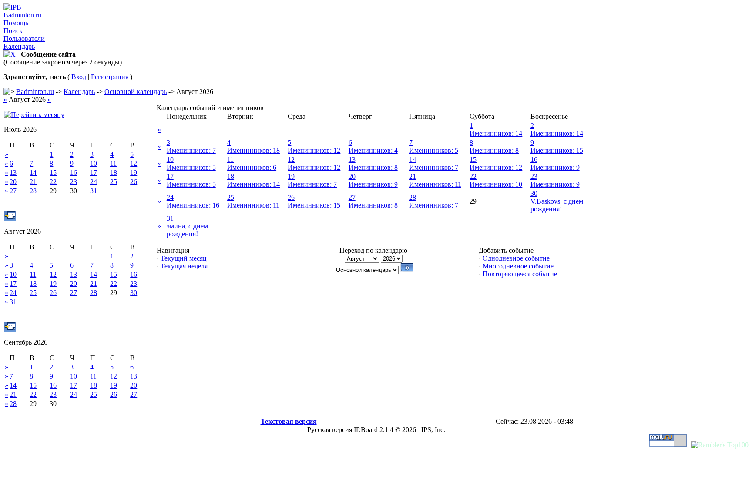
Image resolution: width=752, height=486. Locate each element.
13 (13, 172)
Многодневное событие (518, 266)
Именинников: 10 (496, 184)
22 (53, 181)
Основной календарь (135, 91)
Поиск (13, 30)
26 (133, 181)
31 (93, 190)
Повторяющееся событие (520, 274)
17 (93, 172)
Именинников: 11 (435, 184)
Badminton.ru (22, 15)
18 (113, 172)
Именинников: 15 (556, 150)
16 (73, 172)
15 (53, 172)
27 (13, 190)
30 (133, 292)
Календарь (19, 46)
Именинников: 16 (193, 205)
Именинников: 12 (314, 150)
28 (33, 190)
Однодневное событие (516, 258)
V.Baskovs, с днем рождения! (556, 205)
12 (133, 163)
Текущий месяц (184, 258)
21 (33, 181)
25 (113, 181)
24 (93, 181)
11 (113, 163)
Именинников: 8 (494, 150)
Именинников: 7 (191, 150)
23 (73, 181)
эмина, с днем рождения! (187, 230)
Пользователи (24, 38)
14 (33, 172)
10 (93, 163)
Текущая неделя (184, 266)
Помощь (15, 23)
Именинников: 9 (555, 167)
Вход (78, 76)
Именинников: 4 (373, 150)
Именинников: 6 (251, 167)
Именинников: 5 (433, 150)
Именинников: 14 (496, 133)
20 (13, 181)
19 (133, 172)
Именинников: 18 (253, 150)
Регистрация (109, 76)
